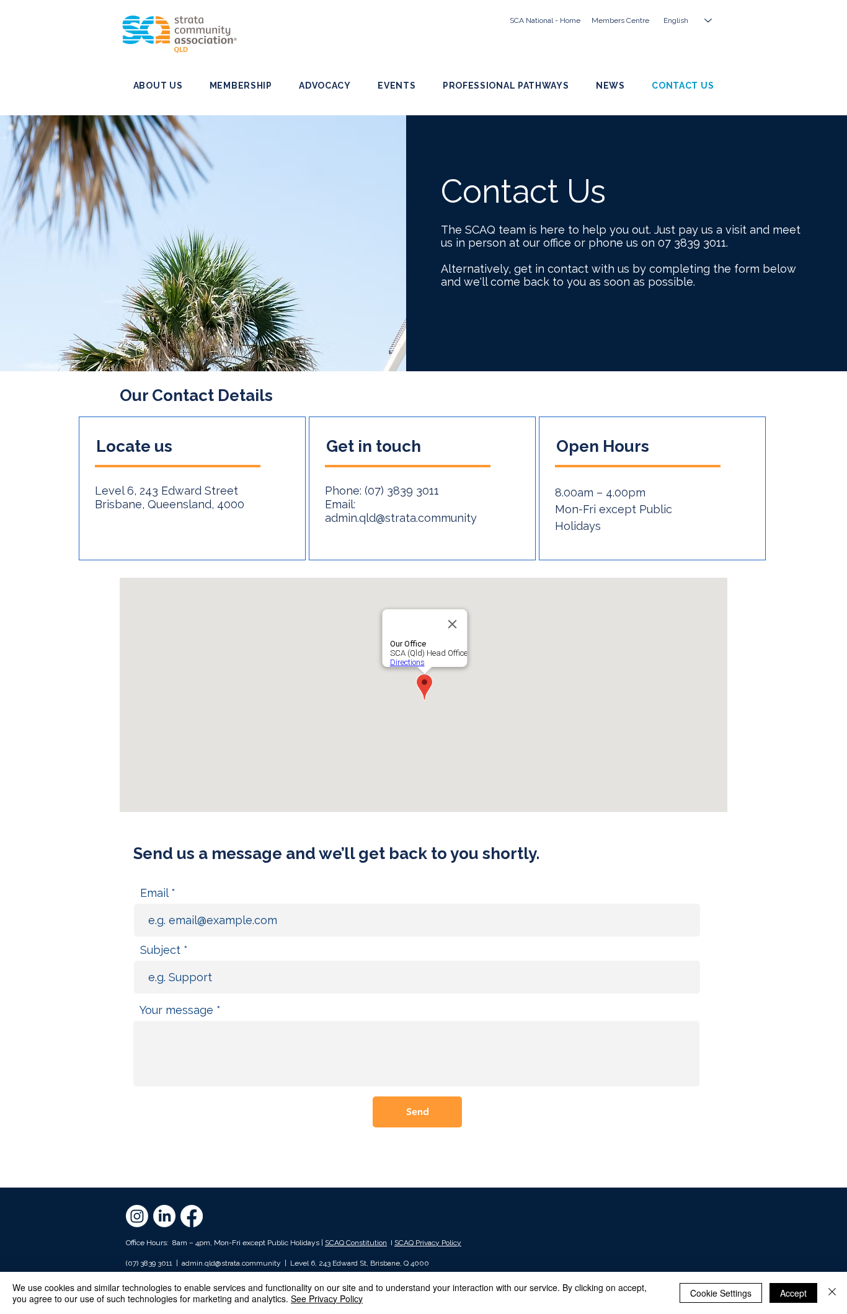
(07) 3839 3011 (402, 490)
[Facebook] (191, 1216)
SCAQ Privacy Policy (427, 1242)
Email (154, 893)
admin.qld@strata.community (401, 517)
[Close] (832, 1293)
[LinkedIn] (164, 1216)
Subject (160, 950)
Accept (793, 1293)
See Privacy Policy (327, 1298)
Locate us (136, 446)
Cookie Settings (721, 1293)
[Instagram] (137, 1216)
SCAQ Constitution (356, 1242)
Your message (176, 1010)
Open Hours (602, 446)
